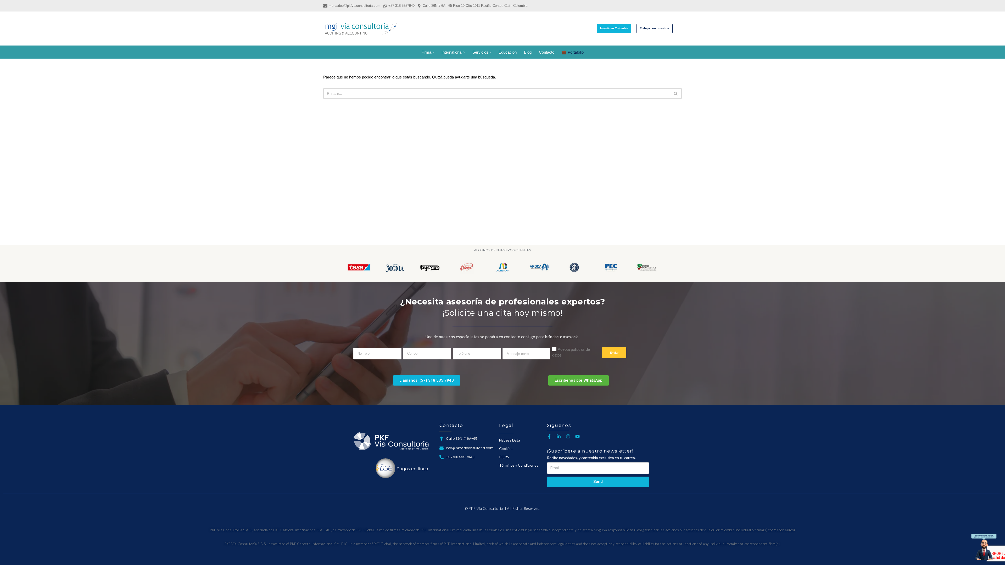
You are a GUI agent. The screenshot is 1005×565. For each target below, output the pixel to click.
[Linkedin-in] (558, 436)
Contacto (546, 52)
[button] (433, 52)
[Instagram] (568, 436)
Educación (508, 52)
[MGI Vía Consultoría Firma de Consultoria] (360, 28)
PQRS (504, 457)
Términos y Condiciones (518, 465)
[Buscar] (677, 28)
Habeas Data (509, 440)
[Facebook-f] (549, 436)
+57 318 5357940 (401, 6)
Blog (528, 52)
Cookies (505, 448)
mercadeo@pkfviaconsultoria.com (354, 6)
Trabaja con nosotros (654, 28)
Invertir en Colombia (614, 28)
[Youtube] (577, 436)
